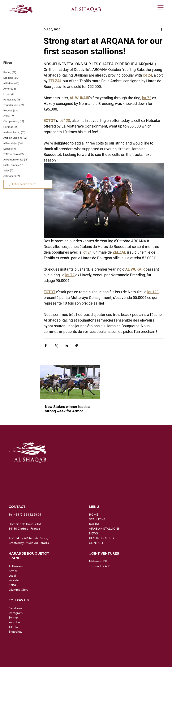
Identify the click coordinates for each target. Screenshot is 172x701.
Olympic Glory (19, 590)
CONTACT (96, 543)
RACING (94, 524)
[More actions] (161, 29)
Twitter (13, 617)
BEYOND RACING (101, 538)
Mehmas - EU (98, 561)
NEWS (93, 533)
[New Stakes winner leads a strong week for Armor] (70, 382)
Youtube (14, 622)
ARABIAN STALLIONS (104, 528)
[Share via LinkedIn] (66, 346)
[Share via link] (76, 346)
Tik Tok (13, 627)
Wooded (15, 580)
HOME (93, 514)
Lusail (12, 575)
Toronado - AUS (100, 566)
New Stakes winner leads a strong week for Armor (67, 408)
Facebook (15, 608)
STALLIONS (97, 519)
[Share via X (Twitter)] (56, 346)
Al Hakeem (16, 566)
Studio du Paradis (37, 543)
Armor (13, 571)
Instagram (16, 613)
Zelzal (13, 585)
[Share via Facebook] (46, 346)
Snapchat (15, 631)
